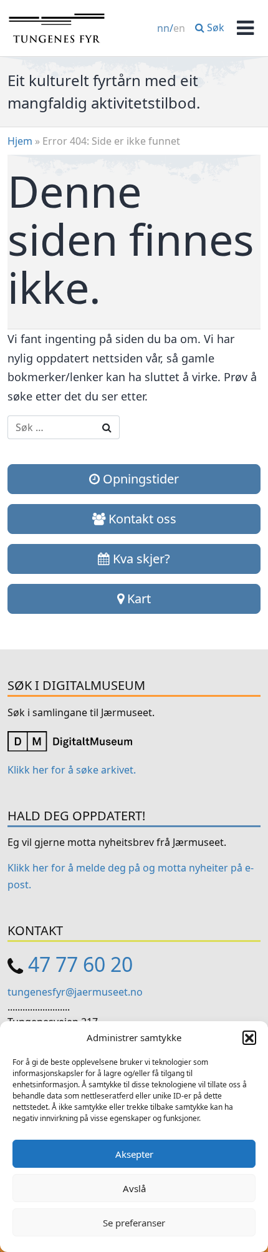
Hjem (19, 141)
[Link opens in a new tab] (69, 740)
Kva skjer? (140, 558)
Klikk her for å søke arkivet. (71, 770)
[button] (249, 1037)
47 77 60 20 (80, 964)
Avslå (134, 1188)
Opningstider (139, 478)
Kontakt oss (140, 518)
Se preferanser (134, 1222)
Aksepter (134, 1154)
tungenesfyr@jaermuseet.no (75, 992)
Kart (137, 598)
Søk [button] (214, 27)
